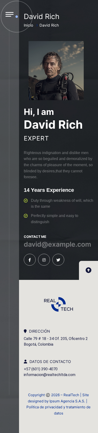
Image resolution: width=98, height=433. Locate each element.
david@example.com (57, 244)
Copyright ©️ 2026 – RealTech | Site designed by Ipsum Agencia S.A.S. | (58, 398)
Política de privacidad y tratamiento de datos (58, 410)
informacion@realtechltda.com (49, 374)
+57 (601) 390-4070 (41, 369)
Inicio (28, 25)
